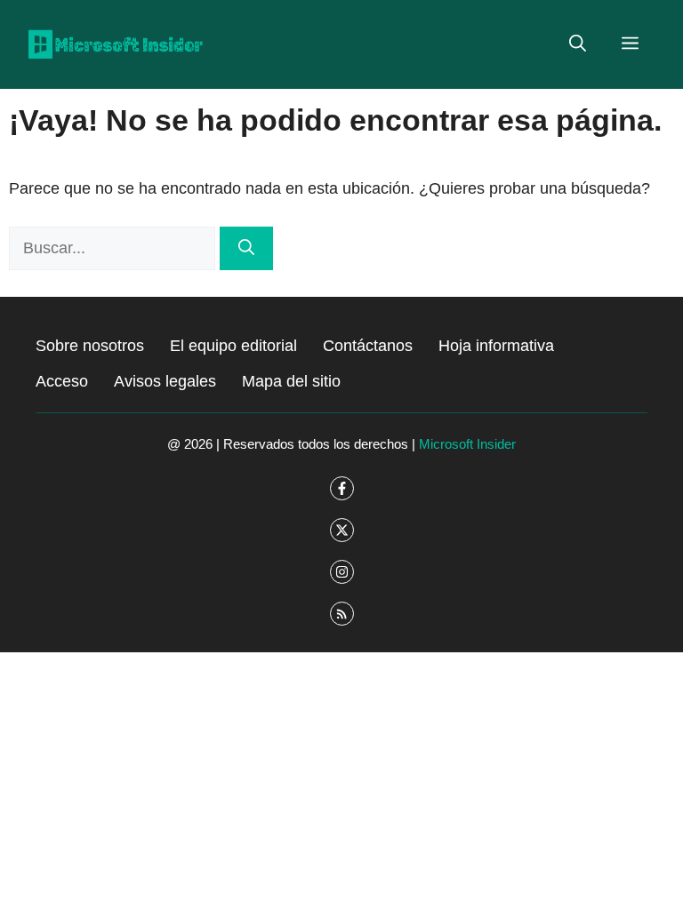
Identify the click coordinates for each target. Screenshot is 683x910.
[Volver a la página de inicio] (116, 43)
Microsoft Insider (467, 443)
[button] (577, 44)
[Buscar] (246, 248)
